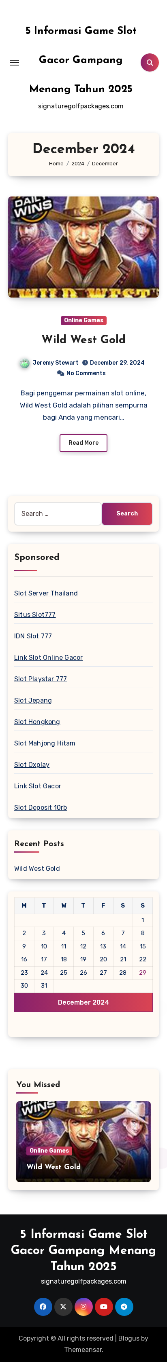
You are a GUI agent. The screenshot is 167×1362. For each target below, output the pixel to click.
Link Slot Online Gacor (48, 657)
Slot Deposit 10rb (40, 807)
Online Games (83, 320)
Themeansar (83, 1350)
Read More (83, 442)
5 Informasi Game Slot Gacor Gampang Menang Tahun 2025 (81, 60)
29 (142, 972)
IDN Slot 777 (33, 636)
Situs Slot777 (35, 615)
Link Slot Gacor (37, 786)
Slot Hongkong (37, 722)
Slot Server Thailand (46, 593)
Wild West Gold (83, 340)
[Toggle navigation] (14, 63)
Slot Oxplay (31, 765)
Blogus (128, 1338)
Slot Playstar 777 (40, 679)
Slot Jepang (33, 700)
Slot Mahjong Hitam (45, 743)
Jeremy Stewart (56, 362)
